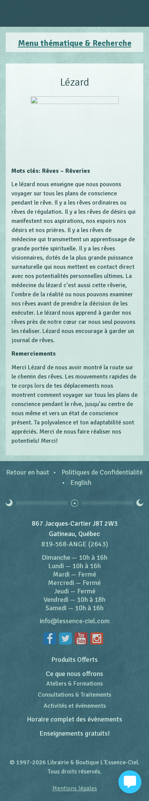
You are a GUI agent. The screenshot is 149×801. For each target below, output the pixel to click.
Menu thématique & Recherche (74, 43)
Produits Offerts (74, 659)
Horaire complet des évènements (74, 719)
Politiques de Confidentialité (102, 472)
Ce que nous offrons (74, 673)
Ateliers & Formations (74, 683)
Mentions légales (74, 788)
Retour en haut (27, 472)
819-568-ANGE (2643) (74, 544)
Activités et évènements (75, 706)
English (80, 482)
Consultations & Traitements (74, 695)
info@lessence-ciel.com (75, 621)
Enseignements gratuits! (74, 733)
